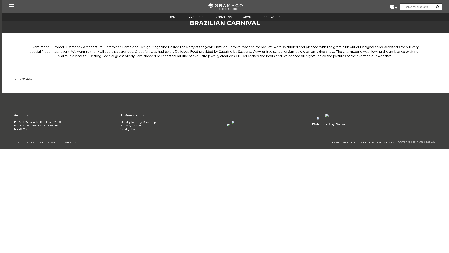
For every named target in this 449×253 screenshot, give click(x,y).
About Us (53, 142)
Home (17, 142)
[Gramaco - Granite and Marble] (225, 7)
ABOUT (247, 17)
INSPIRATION (223, 17)
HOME (173, 17)
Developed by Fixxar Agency (416, 142)
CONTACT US (272, 17)
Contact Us (70, 142)
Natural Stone (34, 142)
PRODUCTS (196, 17)
